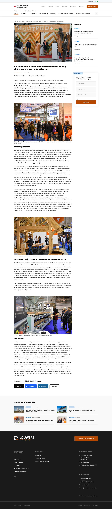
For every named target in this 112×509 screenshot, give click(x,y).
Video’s (57, 6)
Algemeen (17, 73)
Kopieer (54, 386)
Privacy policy (95, 505)
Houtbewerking (43, 13)
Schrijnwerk (32, 13)
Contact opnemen (40, 458)
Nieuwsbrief (73, 6)
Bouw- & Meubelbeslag (83, 13)
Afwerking (53, 13)
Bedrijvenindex (92, 6)
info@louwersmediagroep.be (89, 488)
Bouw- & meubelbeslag (20, 471)
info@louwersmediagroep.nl (89, 465)
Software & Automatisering (66, 13)
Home (16, 21)
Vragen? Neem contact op (85, 438)
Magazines (43, 6)
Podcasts (50, 6)
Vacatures (81, 6)
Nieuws (16, 13)
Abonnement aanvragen (42, 461)
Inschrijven (86, 102)
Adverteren (64, 6)
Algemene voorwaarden (84, 505)
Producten (24, 13)
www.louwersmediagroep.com (89, 495)
